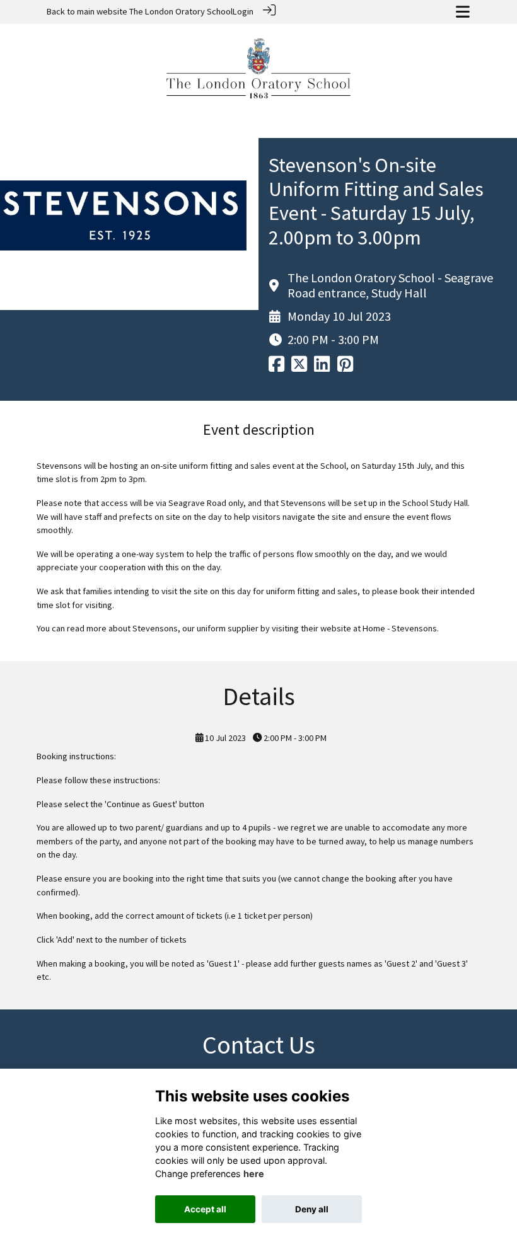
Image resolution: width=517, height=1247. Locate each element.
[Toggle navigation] (462, 12)
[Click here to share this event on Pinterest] (345, 367)
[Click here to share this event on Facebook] (276, 367)
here (253, 1173)
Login (243, 11)
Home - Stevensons (400, 628)
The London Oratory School (181, 11)
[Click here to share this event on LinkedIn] (322, 367)
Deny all (311, 1209)
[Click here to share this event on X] (299, 367)
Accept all (205, 1209)
